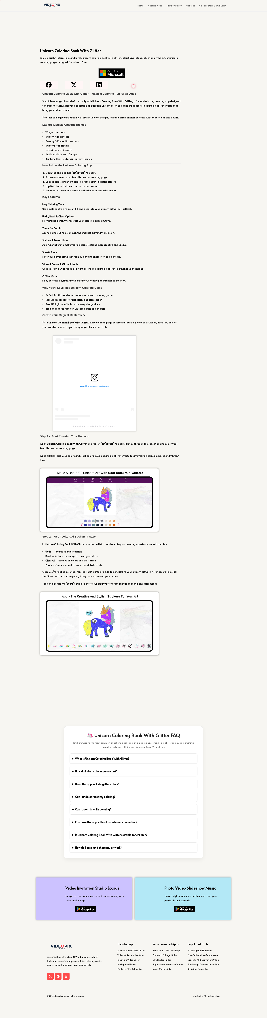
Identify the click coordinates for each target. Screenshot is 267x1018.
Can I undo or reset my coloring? (95, 797)
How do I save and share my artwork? (98, 847)
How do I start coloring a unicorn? (96, 771)
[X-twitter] (50, 976)
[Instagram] (66, 976)
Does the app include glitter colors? (97, 784)
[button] (49, 85)
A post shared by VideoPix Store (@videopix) (94, 426)
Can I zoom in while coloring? (93, 809)
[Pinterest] (58, 976)
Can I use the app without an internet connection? (106, 822)
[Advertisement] (112, 679)
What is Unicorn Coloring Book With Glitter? (102, 758)
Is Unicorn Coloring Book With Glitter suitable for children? (111, 835)
